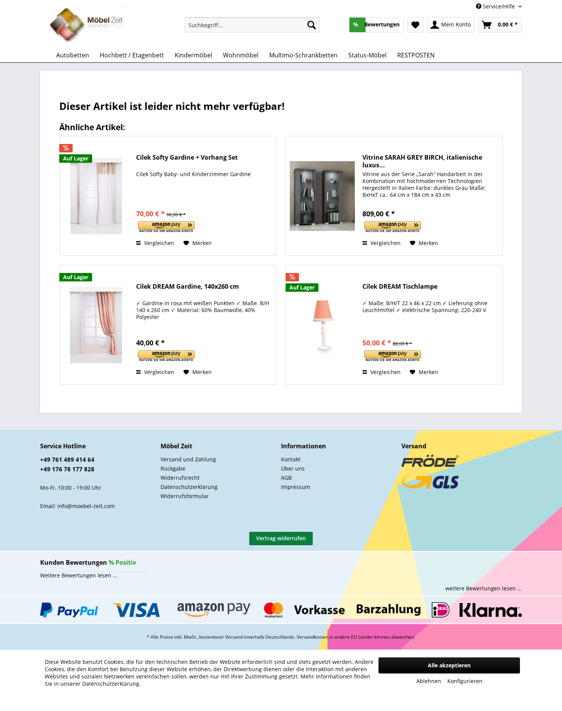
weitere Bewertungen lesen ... (483, 588)
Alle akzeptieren (449, 665)
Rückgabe (173, 468)
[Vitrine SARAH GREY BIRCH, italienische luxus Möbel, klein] (322, 196)
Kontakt (290, 459)
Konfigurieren (464, 681)
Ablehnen (428, 681)
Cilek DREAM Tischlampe (399, 287)
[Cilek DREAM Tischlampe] (322, 325)
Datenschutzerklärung (189, 486)
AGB (286, 477)
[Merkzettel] (415, 25)
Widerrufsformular (185, 496)
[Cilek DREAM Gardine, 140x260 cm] (95, 325)
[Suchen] (312, 25)
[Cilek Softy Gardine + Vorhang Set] (95, 196)
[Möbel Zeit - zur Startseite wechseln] (86, 25)
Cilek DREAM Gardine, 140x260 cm (187, 287)
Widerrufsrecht (180, 477)
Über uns (293, 468)
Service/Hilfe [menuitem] (499, 6)
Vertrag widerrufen (281, 538)
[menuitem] (252, 25)
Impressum (295, 486)
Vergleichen (158, 243)
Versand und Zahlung (188, 459)
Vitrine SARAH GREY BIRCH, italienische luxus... (422, 161)
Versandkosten (312, 637)
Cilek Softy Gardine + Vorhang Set (187, 158)
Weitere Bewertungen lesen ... (78, 575)
